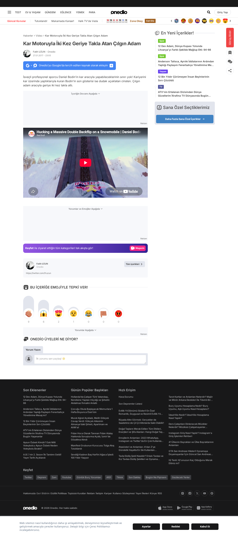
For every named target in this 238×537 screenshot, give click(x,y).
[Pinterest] (212, 493)
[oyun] (211, 21)
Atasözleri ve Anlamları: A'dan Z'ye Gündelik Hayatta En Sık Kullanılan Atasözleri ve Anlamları (137, 450)
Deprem (41, 477)
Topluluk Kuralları (77, 493)
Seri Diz (150, 20)
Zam (54, 477)
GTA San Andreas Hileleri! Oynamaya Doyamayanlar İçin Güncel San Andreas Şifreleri (190, 454)
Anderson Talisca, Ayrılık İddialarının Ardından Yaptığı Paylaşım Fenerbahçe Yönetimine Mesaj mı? (186, 63)
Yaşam (162, 71)
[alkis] (218, 21)
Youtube (66, 477)
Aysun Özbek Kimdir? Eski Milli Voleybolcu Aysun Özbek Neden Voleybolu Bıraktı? (40, 445)
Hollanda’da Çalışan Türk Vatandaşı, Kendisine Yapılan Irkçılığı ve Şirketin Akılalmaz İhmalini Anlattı (90, 399)
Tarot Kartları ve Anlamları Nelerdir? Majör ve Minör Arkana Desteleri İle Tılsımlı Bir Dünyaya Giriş (191, 399)
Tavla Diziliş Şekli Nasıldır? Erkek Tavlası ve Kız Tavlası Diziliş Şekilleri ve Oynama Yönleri (141, 459)
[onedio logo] (119, 12)
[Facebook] (190, 493)
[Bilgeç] (190, 21)
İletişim (99, 493)
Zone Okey (136, 20)
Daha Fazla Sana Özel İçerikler (183, 118)
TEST (18, 12)
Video (39, 35)
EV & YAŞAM (32, 12)
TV (160, 86)
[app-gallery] (205, 508)
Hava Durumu (126, 396)
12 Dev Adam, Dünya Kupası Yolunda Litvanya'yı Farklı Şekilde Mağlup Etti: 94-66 (184, 48)
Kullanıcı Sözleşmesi (124, 493)
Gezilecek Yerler (181, 477)
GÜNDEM (50, 12)
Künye (153, 493)
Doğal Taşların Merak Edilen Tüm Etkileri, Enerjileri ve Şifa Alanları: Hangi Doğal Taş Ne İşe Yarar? (140, 431)
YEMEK (80, 12)
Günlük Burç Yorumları (89, 477)
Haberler (28, 35)
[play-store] (185, 508)
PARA (92, 12)
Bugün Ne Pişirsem (156, 477)
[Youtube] (205, 493)
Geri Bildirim (42, 493)
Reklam (91, 493)
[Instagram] (183, 493)
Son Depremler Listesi (130, 403)
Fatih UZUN (44, 51)
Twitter (28, 477)
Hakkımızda (29, 493)
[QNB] (176, 21)
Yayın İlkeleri (142, 493)
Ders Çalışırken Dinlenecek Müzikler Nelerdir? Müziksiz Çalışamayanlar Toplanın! (188, 427)
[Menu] (9, 12)
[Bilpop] (197, 21)
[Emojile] (204, 21)
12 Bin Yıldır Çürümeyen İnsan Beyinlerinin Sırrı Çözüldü (183, 78)
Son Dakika (134, 477)
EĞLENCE (65, 12)
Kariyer (108, 493)
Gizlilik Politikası (58, 493)
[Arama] (209, 12)
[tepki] (28, 313)
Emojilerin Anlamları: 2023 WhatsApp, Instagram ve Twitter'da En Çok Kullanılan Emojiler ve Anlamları (141, 440)
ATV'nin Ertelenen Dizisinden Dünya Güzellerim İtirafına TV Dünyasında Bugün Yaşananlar (183, 93)
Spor (161, 41)
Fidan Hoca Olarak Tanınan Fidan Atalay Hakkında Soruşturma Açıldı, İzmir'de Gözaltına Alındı (92, 436)
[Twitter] (197, 493)
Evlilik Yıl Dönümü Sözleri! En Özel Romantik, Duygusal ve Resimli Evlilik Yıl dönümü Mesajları (140, 413)
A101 (108, 477)
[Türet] (183, 21)
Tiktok (120, 477)
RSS (160, 493)
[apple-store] (166, 508)
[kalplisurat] (225, 21)
